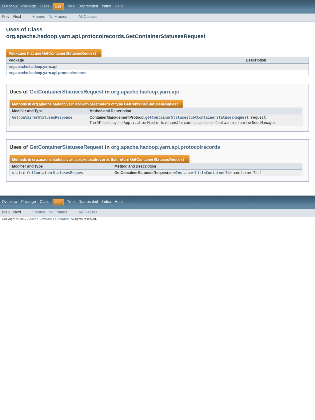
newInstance (181, 173)
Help (119, 6)
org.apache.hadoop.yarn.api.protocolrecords (47, 73)
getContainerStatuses (166, 117)
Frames (38, 16)
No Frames (58, 16)
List (199, 173)
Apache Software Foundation (48, 218)
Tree (71, 6)
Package (28, 6)
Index (106, 6)
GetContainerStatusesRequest (69, 53)
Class (44, 6)
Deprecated (88, 6)
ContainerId (217, 173)
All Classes (87, 16)
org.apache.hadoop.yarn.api (33, 67)
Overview (10, 6)
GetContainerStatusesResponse (42, 117)
